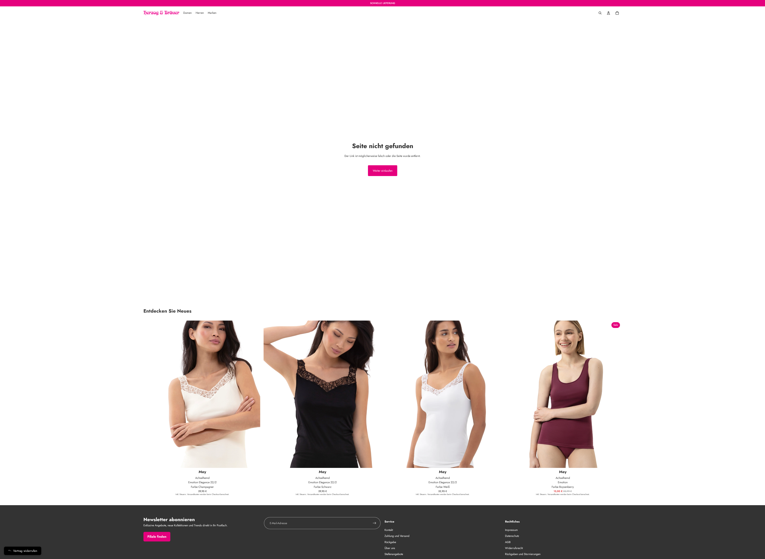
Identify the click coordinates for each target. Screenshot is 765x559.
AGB (508, 542)
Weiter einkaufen (382, 171)
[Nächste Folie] (616, 394)
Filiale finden (156, 536)
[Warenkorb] (617, 13)
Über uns (389, 548)
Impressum (511, 530)
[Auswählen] (255, 461)
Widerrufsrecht (514, 548)
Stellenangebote (393, 554)
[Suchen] (600, 13)
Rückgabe (390, 542)
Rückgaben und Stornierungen (522, 554)
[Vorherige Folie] (510, 394)
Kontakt (388, 530)
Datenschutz (512, 536)
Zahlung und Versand (396, 536)
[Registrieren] (374, 523)
